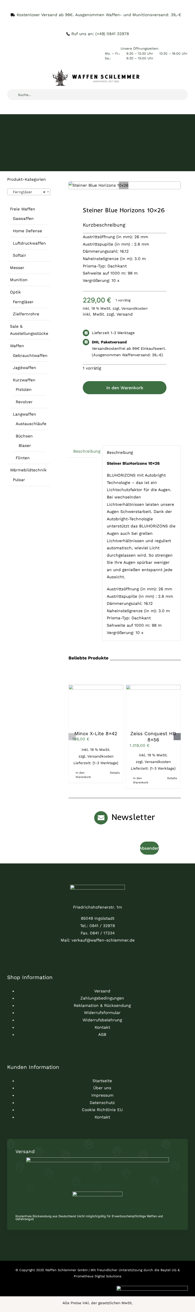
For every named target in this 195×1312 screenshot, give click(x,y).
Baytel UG (168, 1270)
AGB (102, 1034)
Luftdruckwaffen (29, 243)
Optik (15, 292)
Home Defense (27, 230)
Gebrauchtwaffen (30, 355)
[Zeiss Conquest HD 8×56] (153, 705)
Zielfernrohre (26, 314)
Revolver (24, 401)
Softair (19, 255)
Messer (17, 267)
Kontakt (102, 1027)
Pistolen (24, 389)
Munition (19, 279)
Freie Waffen (22, 209)
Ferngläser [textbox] (27, 192)
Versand (125, 314)
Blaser (25, 445)
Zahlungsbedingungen (102, 998)
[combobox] (28, 192)
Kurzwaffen (24, 380)
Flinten (23, 457)
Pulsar (19, 479)
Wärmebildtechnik (28, 470)
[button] (123, 186)
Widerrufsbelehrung (102, 1020)
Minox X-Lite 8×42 (95, 733)
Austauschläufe (31, 423)
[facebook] (9, 950)
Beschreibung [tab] (85, 451)
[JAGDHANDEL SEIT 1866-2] (97, 71)
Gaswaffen (23, 218)
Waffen (17, 345)
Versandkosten (134, 308)
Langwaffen (24, 414)
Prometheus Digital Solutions (97, 1276)
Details (115, 772)
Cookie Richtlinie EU (102, 1109)
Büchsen (24, 436)
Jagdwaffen (24, 367)
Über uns (102, 1087)
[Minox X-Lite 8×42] (96, 705)
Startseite (102, 1080)
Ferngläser (23, 301)
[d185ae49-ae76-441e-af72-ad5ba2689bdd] (97, 886)
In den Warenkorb (124, 387)
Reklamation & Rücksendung (102, 1005)
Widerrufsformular (102, 1012)
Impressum (102, 1095)
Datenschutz (102, 1102)
